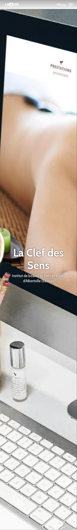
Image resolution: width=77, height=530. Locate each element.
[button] (64, 4)
